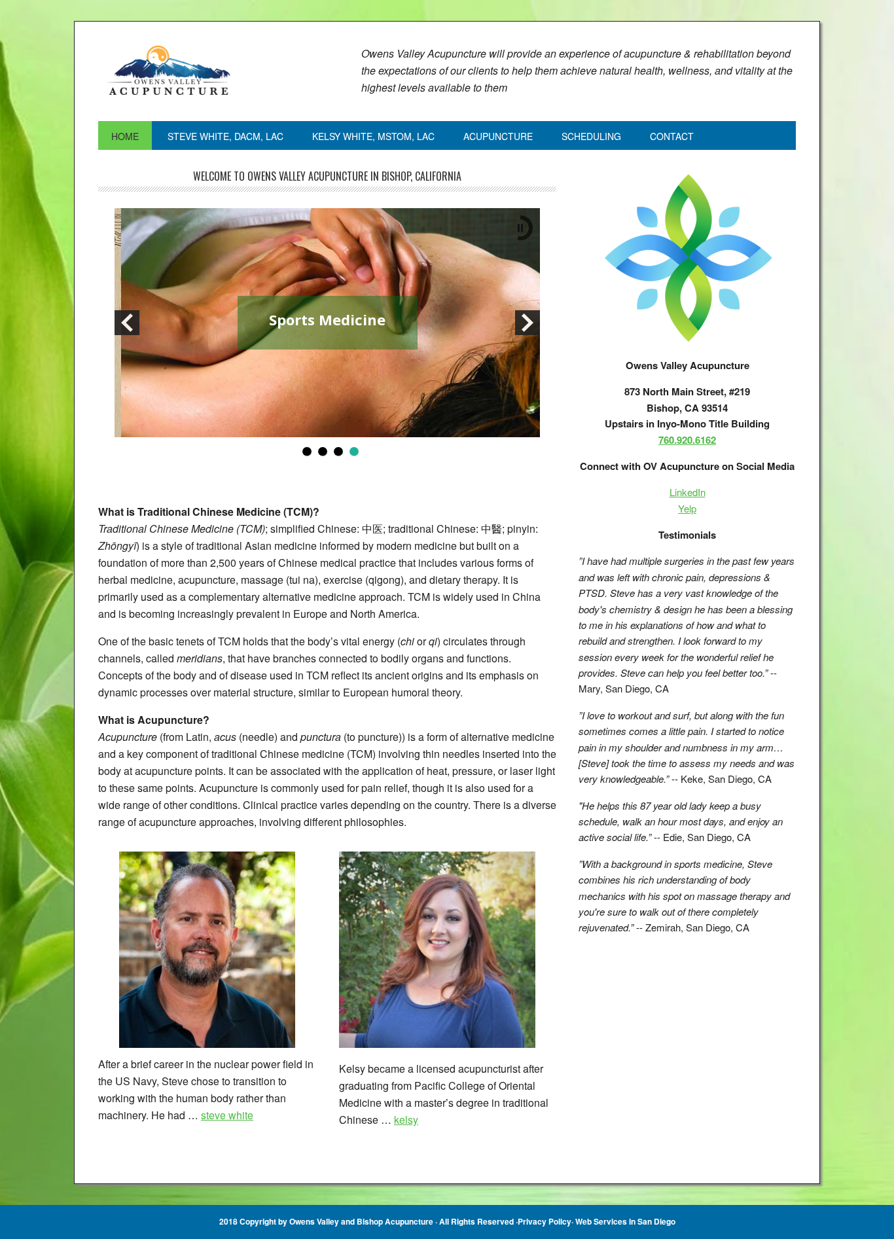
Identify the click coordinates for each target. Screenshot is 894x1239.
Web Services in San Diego (625, 1221)
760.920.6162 (687, 440)
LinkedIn (688, 492)
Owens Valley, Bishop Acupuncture (186, 71)
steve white (227, 1114)
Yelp (687, 508)
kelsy (406, 1119)
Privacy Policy (544, 1221)
